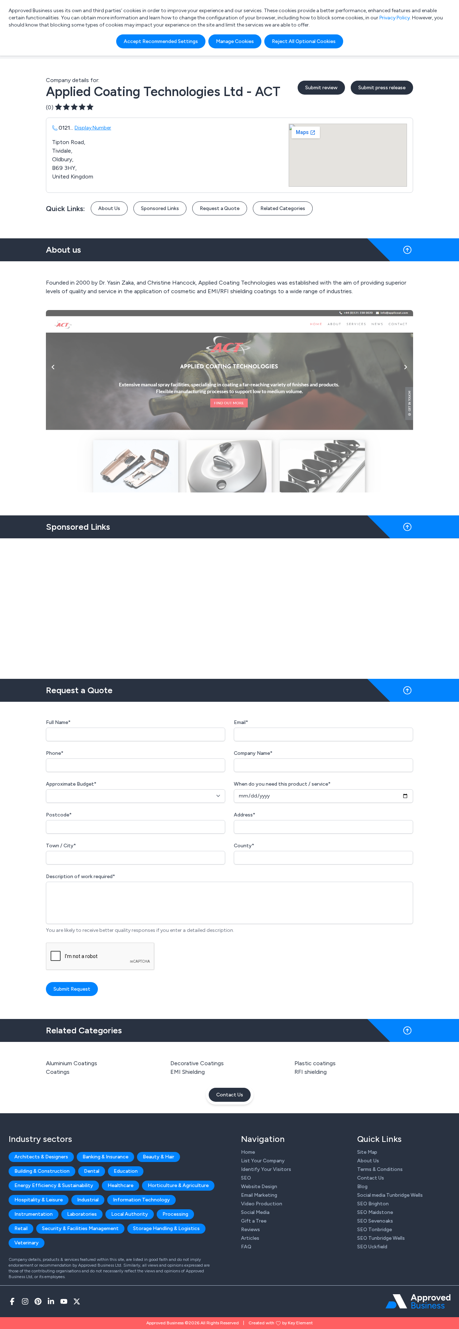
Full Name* (58, 722)
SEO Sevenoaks (375, 1221)
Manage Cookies (235, 41)
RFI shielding (310, 1071)
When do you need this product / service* (282, 784)
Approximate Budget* (71, 784)
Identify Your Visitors (266, 1169)
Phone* (54, 753)
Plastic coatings (315, 1063)
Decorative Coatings (197, 1063)
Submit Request (71, 989)
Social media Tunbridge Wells (390, 1195)
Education (126, 1171)
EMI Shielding (187, 1071)
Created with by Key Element (281, 1322)
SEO (246, 1178)
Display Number (93, 128)
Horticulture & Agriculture (178, 1185)
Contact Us (229, 1095)
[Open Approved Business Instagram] (25, 1301)
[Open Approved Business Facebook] (12, 1301)
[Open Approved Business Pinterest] (38, 1301)
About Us (109, 208)
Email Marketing (259, 1195)
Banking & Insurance (105, 1157)
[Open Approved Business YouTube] (63, 1301)
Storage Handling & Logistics (166, 1228)
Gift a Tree (253, 1221)
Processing (175, 1214)
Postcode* (59, 815)
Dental (91, 1171)
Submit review (321, 88)
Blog (362, 1186)
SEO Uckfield (372, 1247)
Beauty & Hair (158, 1157)
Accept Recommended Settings (161, 41)
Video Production (261, 1204)
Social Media (255, 1212)
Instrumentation (33, 1214)
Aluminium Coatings (71, 1063)
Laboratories (82, 1214)
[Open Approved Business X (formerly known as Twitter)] (76, 1301)
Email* (241, 722)
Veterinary (26, 1243)
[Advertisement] (229, 606)
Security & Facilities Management (80, 1228)
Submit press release (382, 88)
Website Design (259, 1186)
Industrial (88, 1200)
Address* (244, 815)
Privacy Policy (394, 18)
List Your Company (263, 1161)
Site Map (367, 1152)
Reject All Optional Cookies (304, 41)
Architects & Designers (41, 1157)
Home (248, 1152)
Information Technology (141, 1200)
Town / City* (61, 846)
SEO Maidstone (375, 1212)
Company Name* (253, 753)
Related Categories (282, 208)
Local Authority (129, 1214)
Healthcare (120, 1185)
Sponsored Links (160, 208)
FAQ (246, 1247)
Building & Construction (42, 1171)
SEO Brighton (373, 1204)
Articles (250, 1238)
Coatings (58, 1071)
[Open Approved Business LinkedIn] (51, 1301)
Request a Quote (220, 208)
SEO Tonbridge (374, 1229)
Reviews (250, 1229)
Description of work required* (80, 876)
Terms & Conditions (380, 1169)
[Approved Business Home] (417, 1301)
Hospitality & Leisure (38, 1200)
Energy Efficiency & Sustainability (53, 1185)
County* (244, 846)
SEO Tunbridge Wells (381, 1238)
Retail (21, 1228)
